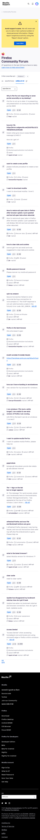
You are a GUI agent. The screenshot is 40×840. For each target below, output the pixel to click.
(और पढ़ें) (34, 306)
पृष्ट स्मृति (18, 511)
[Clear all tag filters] (27, 76)
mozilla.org (6, 823)
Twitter (4, 697)
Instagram (9, 803)
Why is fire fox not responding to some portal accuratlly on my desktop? (21, 97)
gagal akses (11, 463)
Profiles (18, 177)
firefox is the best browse (16, 328)
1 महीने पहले (21, 285)
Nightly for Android (9, 756)
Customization (21, 542)
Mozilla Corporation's (14, 808)
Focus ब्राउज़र (6, 730)
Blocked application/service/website (21, 150)
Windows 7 (21, 76)
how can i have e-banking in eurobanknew (22, 384)
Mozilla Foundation (11, 810)
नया (3, 660)
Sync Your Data (7, 778)
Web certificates (21, 314)
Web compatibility (22, 114)
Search (28, 3)
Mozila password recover (16, 269)
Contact (5, 837)
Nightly (4, 752)
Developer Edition (8, 742)
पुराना (3, 662)
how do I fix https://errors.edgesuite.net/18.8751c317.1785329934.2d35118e (22, 127)
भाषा (3, 793)
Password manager (22, 280)
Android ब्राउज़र (7, 723)
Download (5, 716)
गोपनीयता (4, 830)
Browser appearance (23, 616)
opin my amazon (13, 294)
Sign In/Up (6, 768)
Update (18, 452)
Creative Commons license (25, 818)
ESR (17, 398)
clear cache (11, 576)
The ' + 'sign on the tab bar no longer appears (15, 489)
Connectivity (20, 477)
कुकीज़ (17, 258)
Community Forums (9, 12)
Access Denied (12, 630)
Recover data (20, 233)
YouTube (6, 803)
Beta (3, 745)
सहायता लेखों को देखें (7, 704)
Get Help (5, 782)
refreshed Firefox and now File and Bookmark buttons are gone (18, 523)
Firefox (11, 114)
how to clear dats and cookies (18, 244)
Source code (6, 693)
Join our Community (9, 701)
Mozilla (6, 677)
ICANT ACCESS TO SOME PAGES (18, 355)
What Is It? (6, 771)
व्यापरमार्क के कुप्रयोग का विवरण (11, 690)
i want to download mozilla (17, 188)
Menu (32, 3)
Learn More (20, 43)
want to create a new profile (17, 164)
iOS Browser (6, 726)
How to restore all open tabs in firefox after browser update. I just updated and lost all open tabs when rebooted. (21, 213)
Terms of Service (8, 826)
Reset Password (8, 775)
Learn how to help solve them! (13, 67)
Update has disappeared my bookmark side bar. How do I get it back (21, 599)
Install (18, 199)
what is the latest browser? (17, 553)
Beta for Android (8, 749)
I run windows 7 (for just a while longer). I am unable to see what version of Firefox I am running (19, 411)
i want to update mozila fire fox (18, 438)
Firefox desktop (7, 719)
